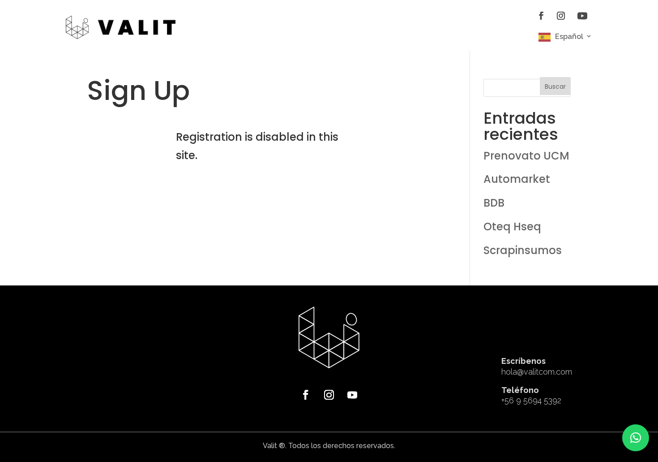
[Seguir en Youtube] (582, 16)
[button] (635, 437)
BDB (493, 202)
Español (569, 37)
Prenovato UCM (526, 155)
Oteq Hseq (512, 226)
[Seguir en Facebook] (541, 16)
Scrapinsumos (522, 250)
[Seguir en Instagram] (561, 16)
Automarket (516, 179)
